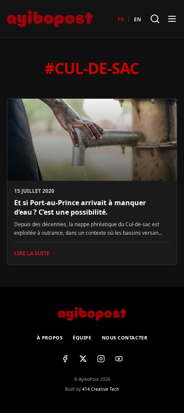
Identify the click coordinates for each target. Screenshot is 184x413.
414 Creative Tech (100, 389)
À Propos (49, 337)
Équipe (82, 337)
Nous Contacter (125, 337)
